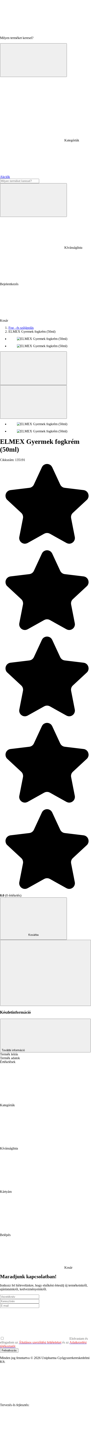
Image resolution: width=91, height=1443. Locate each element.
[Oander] (31, 1437)
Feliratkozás (9, 1350)
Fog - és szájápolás (21, 328)
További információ (14, 1050)
